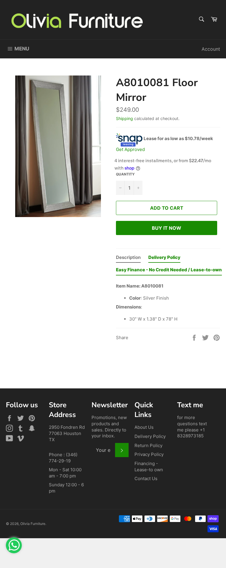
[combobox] (201, 19)
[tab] (128, 259)
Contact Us (145, 478)
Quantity (125, 174)
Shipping (124, 118)
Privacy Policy (149, 454)
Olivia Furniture (32, 523)
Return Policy (148, 445)
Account (211, 49)
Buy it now (166, 228)
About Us (144, 427)
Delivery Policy (150, 436)
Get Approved (130, 149)
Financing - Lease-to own (148, 466)
